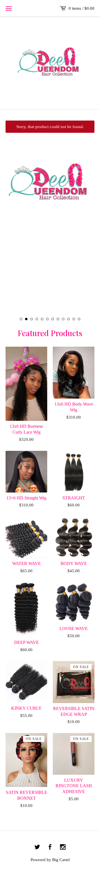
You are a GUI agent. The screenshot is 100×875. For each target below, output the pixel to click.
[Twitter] (37, 847)
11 (73, 319)
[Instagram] (63, 847)
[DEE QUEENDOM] (50, 62)
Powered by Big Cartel (50, 860)
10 (68, 319)
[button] (9, 8)
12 (79, 319)
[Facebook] (50, 847)
